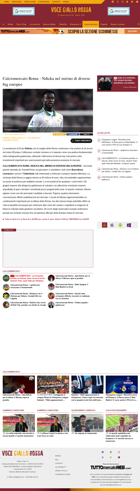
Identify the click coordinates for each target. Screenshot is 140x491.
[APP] (105, 225)
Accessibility (60, 467)
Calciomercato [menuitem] (90, 24)
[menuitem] (3, 24)
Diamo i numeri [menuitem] (118, 24)
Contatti (59, 463)
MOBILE (66, 2)
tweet (86, 134)
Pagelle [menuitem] (104, 24)
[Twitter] (118, 2)
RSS (56, 459)
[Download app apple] (127, 2)
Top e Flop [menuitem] (21, 24)
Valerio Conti (10, 140)
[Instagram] (122, 2)
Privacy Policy (61, 471)
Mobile (58, 456)
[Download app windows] (137, 2)
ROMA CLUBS (30, 2)
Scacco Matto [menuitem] (49, 24)
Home (6, 2)
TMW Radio (16, 2)
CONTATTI (56, 2)
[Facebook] (113, 2)
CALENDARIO (43, 2)
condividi (72, 134)
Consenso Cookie (62, 474)
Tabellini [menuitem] (63, 24)
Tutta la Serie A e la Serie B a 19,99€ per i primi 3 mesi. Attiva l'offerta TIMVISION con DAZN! (47, 219)
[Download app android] (132, 2)
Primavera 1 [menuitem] (75, 24)
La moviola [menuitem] (35, 24)
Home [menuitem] (10, 24)
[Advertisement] (117, 336)
